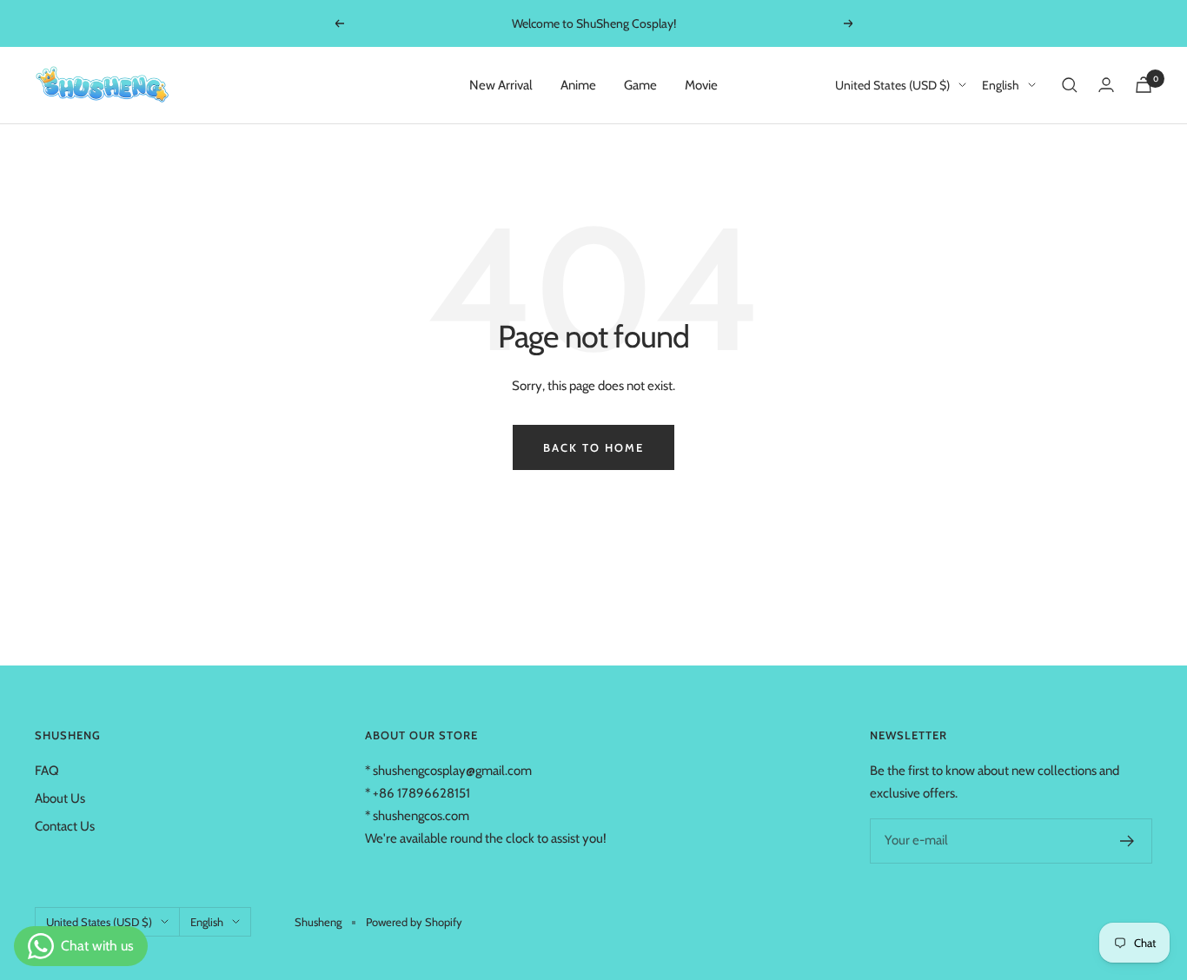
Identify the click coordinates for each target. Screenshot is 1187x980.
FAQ (47, 770)
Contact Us (65, 826)
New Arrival (501, 85)
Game (640, 85)
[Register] (1127, 841)
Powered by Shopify (414, 922)
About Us (60, 798)
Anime (578, 85)
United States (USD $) (892, 85)
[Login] (1106, 84)
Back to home (593, 447)
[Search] (1070, 85)
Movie (701, 85)
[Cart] (1143, 84)
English (1000, 85)
